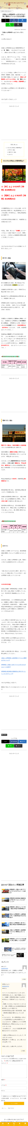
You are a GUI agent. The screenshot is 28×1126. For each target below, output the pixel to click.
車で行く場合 (11, 150)
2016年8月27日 (5, 986)
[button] (18, 25)
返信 (24, 979)
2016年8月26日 (4, 968)
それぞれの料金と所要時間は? (14, 147)
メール (4, 1085)
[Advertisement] (14, 124)
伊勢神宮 (5, 734)
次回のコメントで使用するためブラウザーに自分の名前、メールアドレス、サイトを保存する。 (14, 1098)
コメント (4, 1063)
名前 (3, 1079)
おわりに (10, 154)
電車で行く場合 (12, 152)
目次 (12, 144)
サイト (3, 1090)
